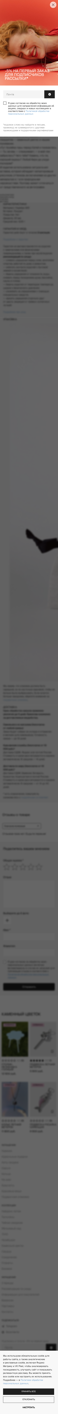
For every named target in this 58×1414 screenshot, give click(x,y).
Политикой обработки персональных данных (28, 112)
